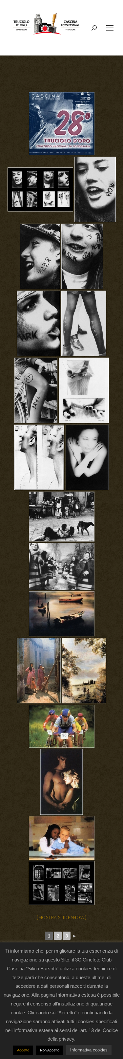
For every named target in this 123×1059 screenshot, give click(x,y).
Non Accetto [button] (49, 1050)
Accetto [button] (23, 1050)
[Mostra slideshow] (62, 917)
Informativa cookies (89, 1050)
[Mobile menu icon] (109, 27)
